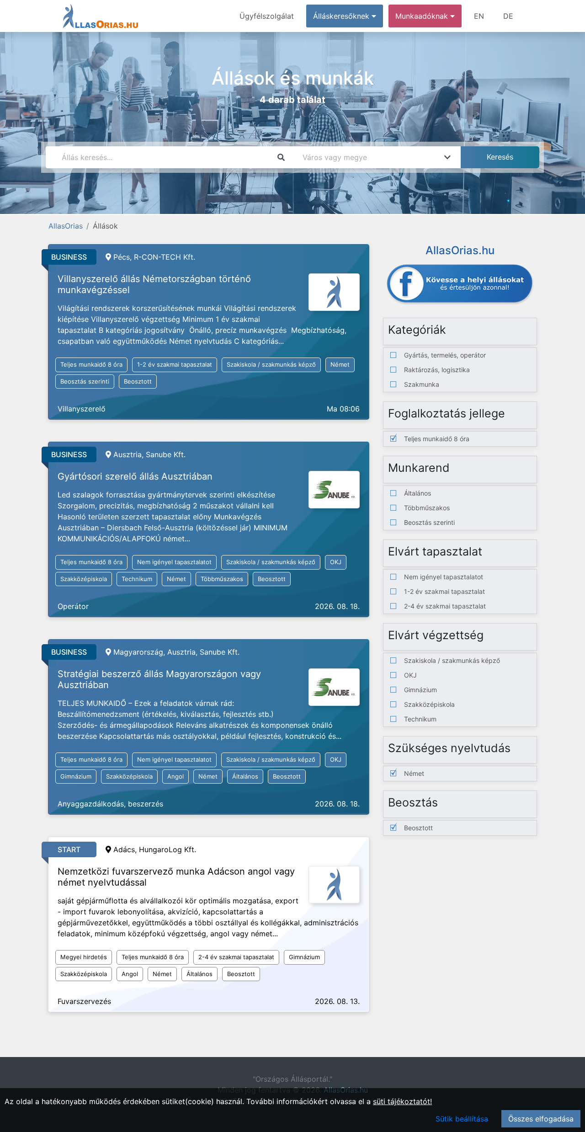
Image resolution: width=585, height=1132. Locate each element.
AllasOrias (65, 225)
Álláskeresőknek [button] (342, 16)
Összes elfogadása (541, 1118)
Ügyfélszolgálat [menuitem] (266, 16)
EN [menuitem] (479, 16)
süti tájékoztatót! (402, 1101)
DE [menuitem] (508, 16)
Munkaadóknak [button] (422, 16)
